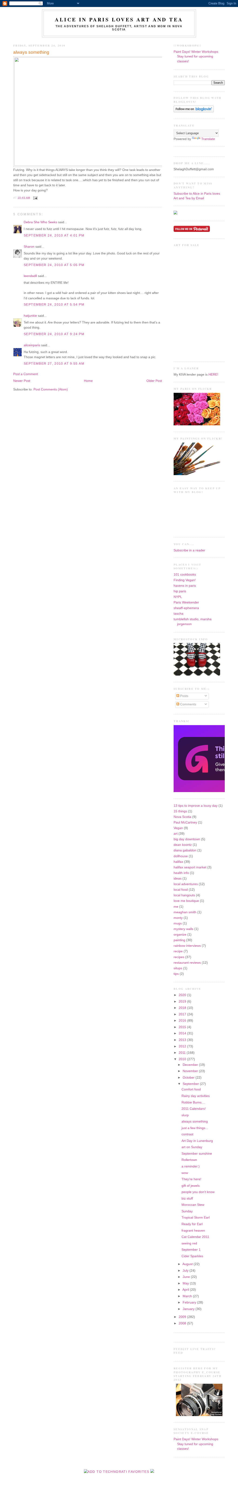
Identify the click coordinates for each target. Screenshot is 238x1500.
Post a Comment (25, 374)
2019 (183, 1001)
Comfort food (191, 1089)
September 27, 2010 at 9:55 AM (54, 363)
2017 (183, 1014)
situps (178, 968)
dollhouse (181, 856)
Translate (208, 139)
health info (181, 873)
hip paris (180, 591)
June (187, 1277)
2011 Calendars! (194, 1108)
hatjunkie (30, 315)
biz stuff (187, 1198)
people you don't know (198, 1192)
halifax (178, 861)
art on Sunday (192, 1147)
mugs (178, 923)
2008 (183, 1323)
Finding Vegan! (185, 580)
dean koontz (183, 845)
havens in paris (185, 585)
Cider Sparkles (192, 1256)
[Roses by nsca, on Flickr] (197, 424)
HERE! (213, 374)
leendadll (30, 276)
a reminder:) (191, 1166)
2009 (183, 1317)
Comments (187, 704)
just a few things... (195, 1128)
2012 (183, 1046)
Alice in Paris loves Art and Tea (119, 19)
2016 (183, 1020)
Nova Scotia (182, 817)
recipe (178, 951)
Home (88, 381)
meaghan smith (185, 912)
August (188, 1264)
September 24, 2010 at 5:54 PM (54, 304)
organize (180, 934)
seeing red (189, 1243)
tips (176, 974)
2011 (183, 1052)
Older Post (154, 381)
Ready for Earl (192, 1224)
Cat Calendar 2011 (195, 1237)
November (191, 1071)
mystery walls (183, 929)
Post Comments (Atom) (50, 389)
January (189, 1309)
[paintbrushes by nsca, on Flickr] (197, 474)
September (191, 1084)
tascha (178, 613)
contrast (187, 1134)
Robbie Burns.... (193, 1102)
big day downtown (187, 839)
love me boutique (186, 901)
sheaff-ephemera (186, 608)
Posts (183, 696)
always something (31, 52)
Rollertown (189, 1160)
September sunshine (197, 1153)
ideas (178, 878)
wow (185, 1173)
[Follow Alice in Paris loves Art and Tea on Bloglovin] (194, 111)
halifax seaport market (190, 867)
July (186, 1270)
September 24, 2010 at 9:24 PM (54, 334)
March (188, 1296)
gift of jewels (191, 1185)
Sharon (29, 246)
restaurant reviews (187, 962)
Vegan (178, 828)
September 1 (191, 1249)
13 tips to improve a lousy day (196, 805)
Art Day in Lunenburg (197, 1141)
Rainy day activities (196, 1096)
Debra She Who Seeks (40, 222)
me (176, 906)
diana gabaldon (185, 850)
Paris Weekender (186, 602)
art (176, 833)
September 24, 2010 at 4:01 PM (54, 235)
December (191, 1065)
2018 (183, 1008)
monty (178, 918)
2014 (183, 1033)
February (190, 1302)
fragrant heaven (193, 1230)
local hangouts (184, 895)
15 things (180, 811)
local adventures (186, 884)
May (186, 1283)
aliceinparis (32, 345)
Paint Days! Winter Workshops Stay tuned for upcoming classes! (196, 56)
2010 (183, 1059)
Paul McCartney (185, 822)
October (189, 1077)
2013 (183, 1040)
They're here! (191, 1179)
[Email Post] (34, 197)
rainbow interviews (187, 945)
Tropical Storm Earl (196, 1217)
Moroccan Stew (193, 1205)
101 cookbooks (185, 574)
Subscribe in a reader (189, 550)
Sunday (187, 1211)
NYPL (178, 597)
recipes (179, 957)
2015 (183, 1027)
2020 (183, 995)
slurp (185, 1115)
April (186, 1289)
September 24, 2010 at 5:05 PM (54, 265)
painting (179, 940)
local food (181, 889)
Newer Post (21, 381)
